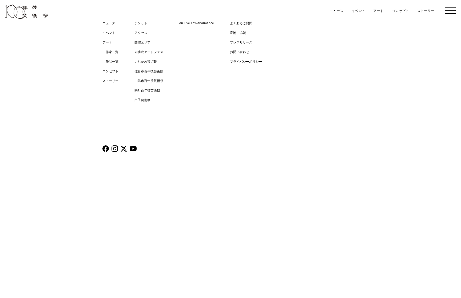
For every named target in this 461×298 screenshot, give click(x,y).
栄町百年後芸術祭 (147, 90)
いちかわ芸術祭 (145, 61)
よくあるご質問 (241, 23)
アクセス (140, 33)
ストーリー (425, 11)
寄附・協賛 (238, 33)
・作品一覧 (110, 61)
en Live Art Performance (196, 23)
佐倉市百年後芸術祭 (148, 71)
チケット (140, 23)
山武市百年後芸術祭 (148, 81)
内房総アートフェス (148, 52)
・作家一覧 (110, 52)
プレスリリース (241, 42)
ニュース (336, 11)
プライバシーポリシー (246, 61)
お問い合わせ (239, 52)
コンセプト (400, 11)
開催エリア (142, 42)
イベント (358, 11)
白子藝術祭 (142, 100)
